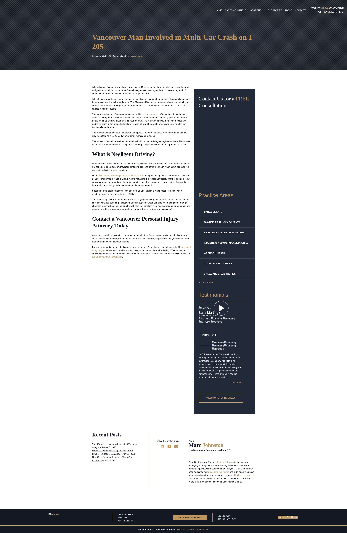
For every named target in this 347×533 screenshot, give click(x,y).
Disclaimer (181, 529)
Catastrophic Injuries (218, 263)
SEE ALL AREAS (206, 282)
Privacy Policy (194, 529)
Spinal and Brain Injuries (220, 274)
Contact (300, 10)
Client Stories (273, 10)
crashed (153, 114)
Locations (255, 10)
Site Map (205, 529)
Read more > (237, 382)
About (288, 10)
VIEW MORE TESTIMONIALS (221, 398)
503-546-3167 (224, 516)
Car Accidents (137, 56)
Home (219, 10)
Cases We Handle (235, 10)
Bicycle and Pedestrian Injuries (224, 232)
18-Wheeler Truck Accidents (222, 222)
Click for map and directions (190, 517)
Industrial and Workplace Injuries (226, 243)
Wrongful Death (214, 253)
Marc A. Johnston (225, 462)
